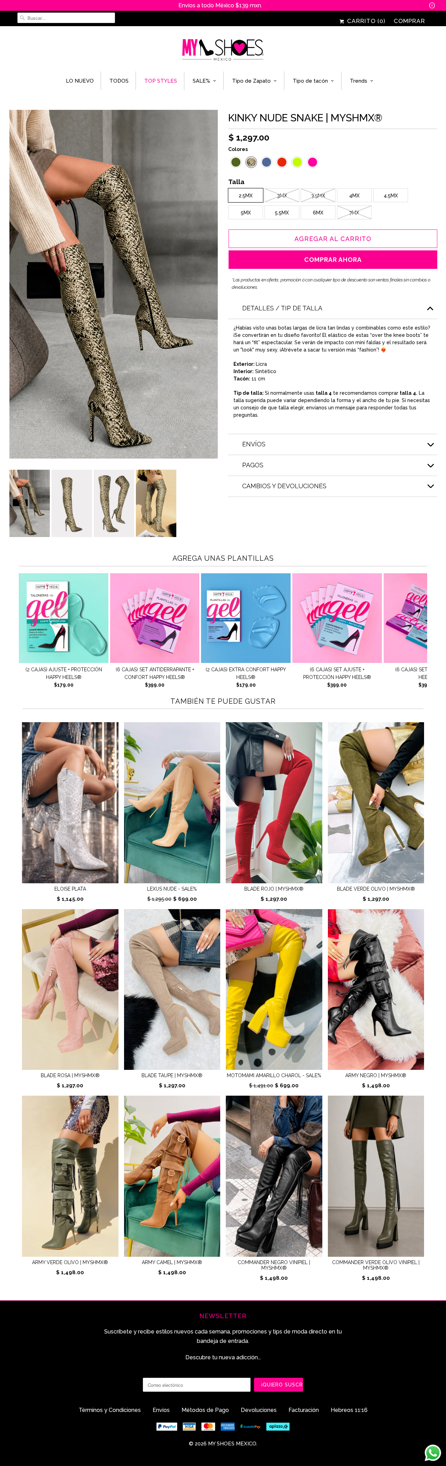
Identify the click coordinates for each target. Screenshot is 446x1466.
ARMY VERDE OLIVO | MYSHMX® (70, 1262)
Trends (358, 81)
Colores (238, 149)
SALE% (201, 81)
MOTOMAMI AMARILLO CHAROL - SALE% (274, 1075)
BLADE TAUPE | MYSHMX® (171, 1075)
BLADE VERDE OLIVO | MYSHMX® (376, 889)
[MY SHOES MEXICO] (223, 50)
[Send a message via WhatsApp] (433, 1453)
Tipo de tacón (310, 81)
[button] (236, 162)
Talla (236, 183)
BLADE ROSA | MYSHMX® (70, 1075)
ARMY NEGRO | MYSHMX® (375, 1075)
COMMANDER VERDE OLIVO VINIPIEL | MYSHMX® (376, 1265)
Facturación (304, 1410)
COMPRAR (409, 20)
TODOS (119, 81)
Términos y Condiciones (110, 1410)
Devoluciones (259, 1410)
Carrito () (365, 20)
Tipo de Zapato (251, 81)
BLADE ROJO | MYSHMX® (273, 889)
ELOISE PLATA (70, 889)
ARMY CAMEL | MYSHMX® (172, 1262)
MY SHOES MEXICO (232, 1444)
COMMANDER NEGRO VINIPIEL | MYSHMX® (274, 1265)
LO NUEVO (80, 81)
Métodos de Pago (205, 1410)
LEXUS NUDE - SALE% (172, 889)
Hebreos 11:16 (349, 1410)
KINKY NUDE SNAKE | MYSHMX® (305, 118)
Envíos (161, 1410)
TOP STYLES (160, 81)
